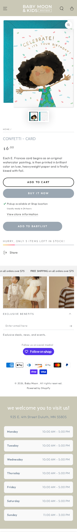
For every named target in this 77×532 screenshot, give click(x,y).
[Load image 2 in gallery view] (43, 116)
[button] (61, 8)
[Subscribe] (71, 326)
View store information (22, 214)
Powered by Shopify (38, 388)
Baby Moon (32, 383)
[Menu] (5, 8)
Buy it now (38, 193)
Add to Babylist (33, 226)
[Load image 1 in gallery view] (33, 116)
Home (6, 129)
